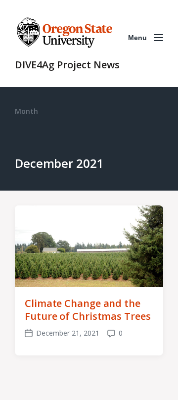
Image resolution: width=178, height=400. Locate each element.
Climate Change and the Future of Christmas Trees (88, 310)
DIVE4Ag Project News (67, 64)
